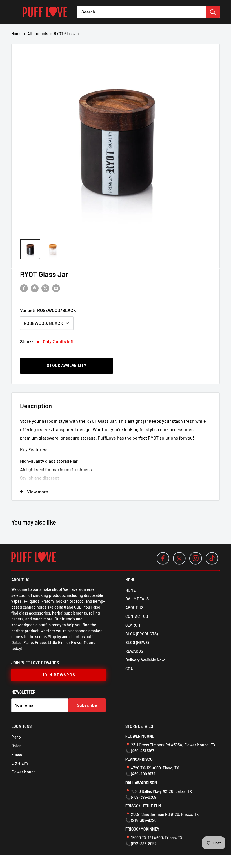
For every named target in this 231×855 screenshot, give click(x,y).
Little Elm (19, 763)
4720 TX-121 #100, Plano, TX (155, 768)
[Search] (213, 12)
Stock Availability (66, 365)
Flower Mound (23, 772)
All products (37, 33)
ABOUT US (134, 607)
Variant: (48, 310)
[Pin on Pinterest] (35, 288)
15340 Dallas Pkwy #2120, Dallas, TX (161, 791)
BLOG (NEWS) (137, 642)
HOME (130, 590)
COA (129, 668)
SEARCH (132, 625)
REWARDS (134, 651)
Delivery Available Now (145, 660)
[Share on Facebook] (24, 288)
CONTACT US (136, 616)
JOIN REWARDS (58, 674)
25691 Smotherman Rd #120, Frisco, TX (165, 814)
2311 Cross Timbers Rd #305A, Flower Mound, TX (173, 744)
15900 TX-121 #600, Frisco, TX (156, 837)
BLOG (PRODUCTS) (141, 633)
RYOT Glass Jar (44, 274)
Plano (16, 737)
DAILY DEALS (137, 599)
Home (16, 33)
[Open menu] (14, 12)
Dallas (16, 745)
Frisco (16, 754)
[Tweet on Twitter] (45, 288)
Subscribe (87, 705)
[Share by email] (56, 288)
